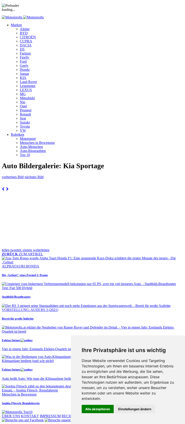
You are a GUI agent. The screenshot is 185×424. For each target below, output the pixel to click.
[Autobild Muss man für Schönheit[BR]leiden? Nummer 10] (7, 189)
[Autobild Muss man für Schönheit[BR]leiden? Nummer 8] (3, 189)
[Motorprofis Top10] (17, 412)
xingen (27, 250)
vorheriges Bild (13, 177)
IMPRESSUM (50, 416)
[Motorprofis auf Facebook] (23, 420)
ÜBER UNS (11, 416)
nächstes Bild (34, 177)
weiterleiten (41, 250)
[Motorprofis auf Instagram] (69, 420)
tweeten (16, 250)
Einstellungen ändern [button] (134, 409)
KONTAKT (30, 416)
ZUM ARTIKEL (22, 254)
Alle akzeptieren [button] (97, 409)
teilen (6, 250)
